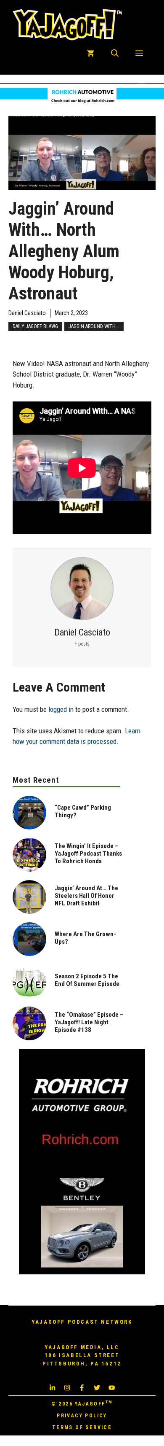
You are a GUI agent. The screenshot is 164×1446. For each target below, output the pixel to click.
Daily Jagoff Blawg (35, 326)
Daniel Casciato (27, 313)
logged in (61, 709)
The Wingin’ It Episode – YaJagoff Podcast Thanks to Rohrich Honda (88, 853)
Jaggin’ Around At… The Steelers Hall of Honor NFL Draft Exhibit (86, 895)
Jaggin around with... (94, 326)
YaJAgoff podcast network (82, 1322)
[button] (115, 53)
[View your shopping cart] (90, 53)
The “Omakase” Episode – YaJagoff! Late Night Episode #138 (89, 1022)
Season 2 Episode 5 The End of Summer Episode (87, 980)
